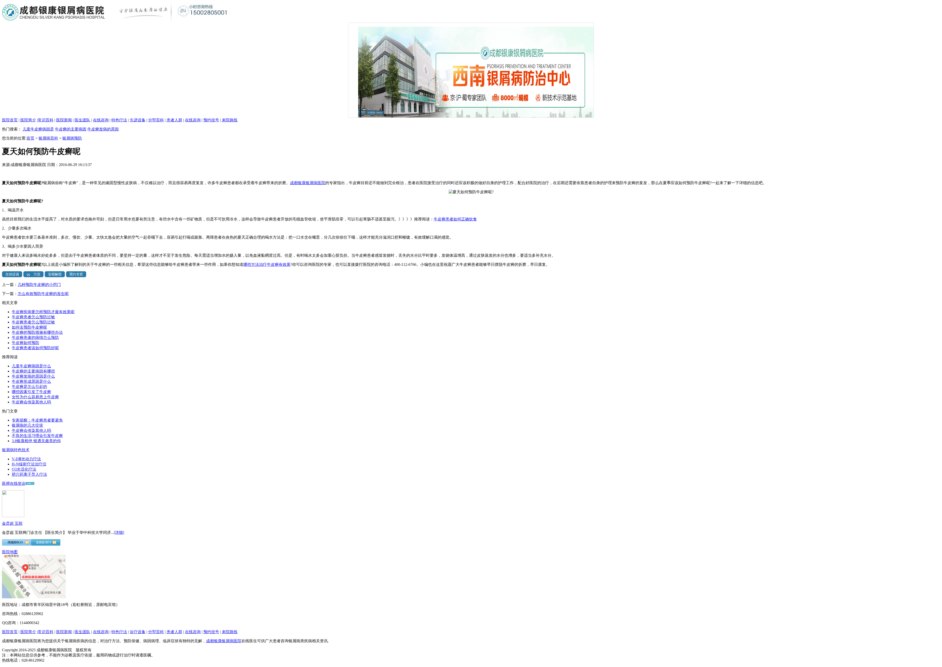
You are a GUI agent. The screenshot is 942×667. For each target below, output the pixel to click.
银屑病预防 (72, 138)
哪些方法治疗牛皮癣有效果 (266, 264)
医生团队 (82, 120)
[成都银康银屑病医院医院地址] (34, 597)
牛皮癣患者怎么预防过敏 (33, 317)
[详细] (119, 532)
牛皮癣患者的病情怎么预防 (35, 337)
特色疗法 (119, 120)
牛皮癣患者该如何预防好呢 (35, 348)
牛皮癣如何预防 (25, 343)
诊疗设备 (137, 632)
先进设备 (137, 120)
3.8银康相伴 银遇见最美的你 (36, 441)
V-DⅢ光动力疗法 (26, 459)
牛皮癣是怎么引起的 (29, 387)
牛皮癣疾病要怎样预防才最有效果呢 (43, 312)
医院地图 (10, 552)
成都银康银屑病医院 (307, 183)
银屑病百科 (48, 138)
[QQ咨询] (33, 276)
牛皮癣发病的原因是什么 (33, 376)
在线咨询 (101, 120)
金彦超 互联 (12, 523)
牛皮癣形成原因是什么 (31, 381)
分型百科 (156, 120)
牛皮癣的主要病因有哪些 (33, 371)
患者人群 (174, 120)
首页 (30, 138)
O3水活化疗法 (24, 469)
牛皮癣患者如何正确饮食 (455, 219)
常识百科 (45, 120)
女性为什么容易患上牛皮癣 (35, 397)
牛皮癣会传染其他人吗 (31, 402)
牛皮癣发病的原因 (103, 129)
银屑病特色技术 (15, 450)
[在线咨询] (12, 276)
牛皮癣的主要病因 (70, 129)
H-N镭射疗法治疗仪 (29, 464)
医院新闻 (64, 120)
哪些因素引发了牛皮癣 (31, 392)
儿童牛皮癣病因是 (38, 129)
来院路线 (229, 120)
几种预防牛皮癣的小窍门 (39, 284)
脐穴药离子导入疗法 (29, 474)
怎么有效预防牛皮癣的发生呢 (43, 294)
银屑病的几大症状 (27, 425)
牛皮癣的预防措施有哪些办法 (37, 332)
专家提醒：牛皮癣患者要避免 (37, 420)
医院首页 (10, 120)
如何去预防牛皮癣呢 (29, 327)
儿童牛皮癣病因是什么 (31, 366)
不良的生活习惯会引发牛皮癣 (37, 436)
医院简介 (28, 120)
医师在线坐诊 (14, 483)
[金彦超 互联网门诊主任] (13, 516)
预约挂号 (211, 120)
